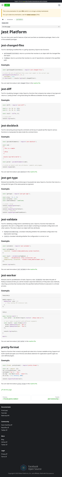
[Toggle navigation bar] (2, 5)
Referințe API (5, 415)
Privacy (3, 454)
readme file (36, 83)
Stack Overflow (6, 425)
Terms (3, 457)
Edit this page (7, 390)
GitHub (3, 442)
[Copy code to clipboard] (58, 69)
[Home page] (2, 19)
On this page (6, 27)
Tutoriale (4, 413)
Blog (2, 439)
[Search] (59, 5)
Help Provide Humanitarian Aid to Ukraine (36, 1)
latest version (31, 15)
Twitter (3, 430)
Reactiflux (4, 427)
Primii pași (4, 410)
